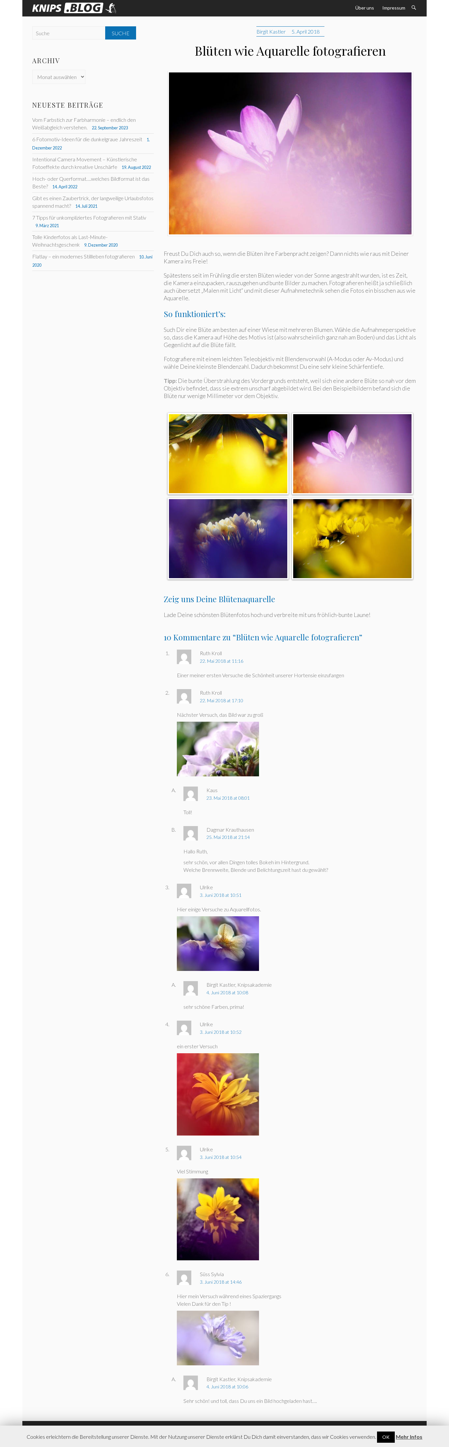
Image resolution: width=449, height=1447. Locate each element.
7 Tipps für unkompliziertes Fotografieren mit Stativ (89, 217)
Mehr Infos (409, 1437)
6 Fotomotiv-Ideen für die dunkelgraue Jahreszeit (87, 139)
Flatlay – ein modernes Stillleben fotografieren (83, 256)
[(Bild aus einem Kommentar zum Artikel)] (218, 725)
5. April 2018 (305, 31)
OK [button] (386, 1437)
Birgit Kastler (271, 31)
